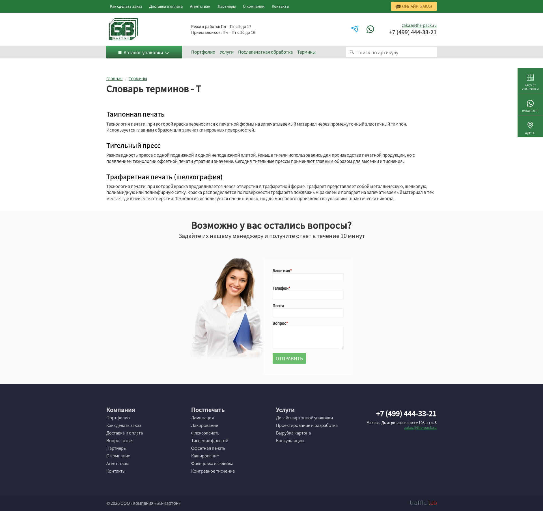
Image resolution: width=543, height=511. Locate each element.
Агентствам (200, 6)
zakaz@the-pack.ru (419, 25)
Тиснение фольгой (209, 440)
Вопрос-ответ (120, 440)
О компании (253, 6)
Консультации (290, 440)
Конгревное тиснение (213, 471)
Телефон (280, 288)
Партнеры (227, 6)
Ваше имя (281, 270)
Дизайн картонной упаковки (304, 417)
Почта (278, 305)
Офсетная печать (208, 448)
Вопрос (279, 323)
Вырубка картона (293, 433)
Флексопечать (205, 433)
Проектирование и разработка (307, 425)
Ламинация (202, 417)
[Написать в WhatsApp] (371, 29)
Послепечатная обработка (265, 52)
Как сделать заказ (126, 6)
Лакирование (204, 425)
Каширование (205, 456)
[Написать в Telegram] (355, 29)
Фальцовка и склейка (212, 463)
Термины (306, 52)
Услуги (227, 52)
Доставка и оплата (166, 6)
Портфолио (203, 52)
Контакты (280, 6)
